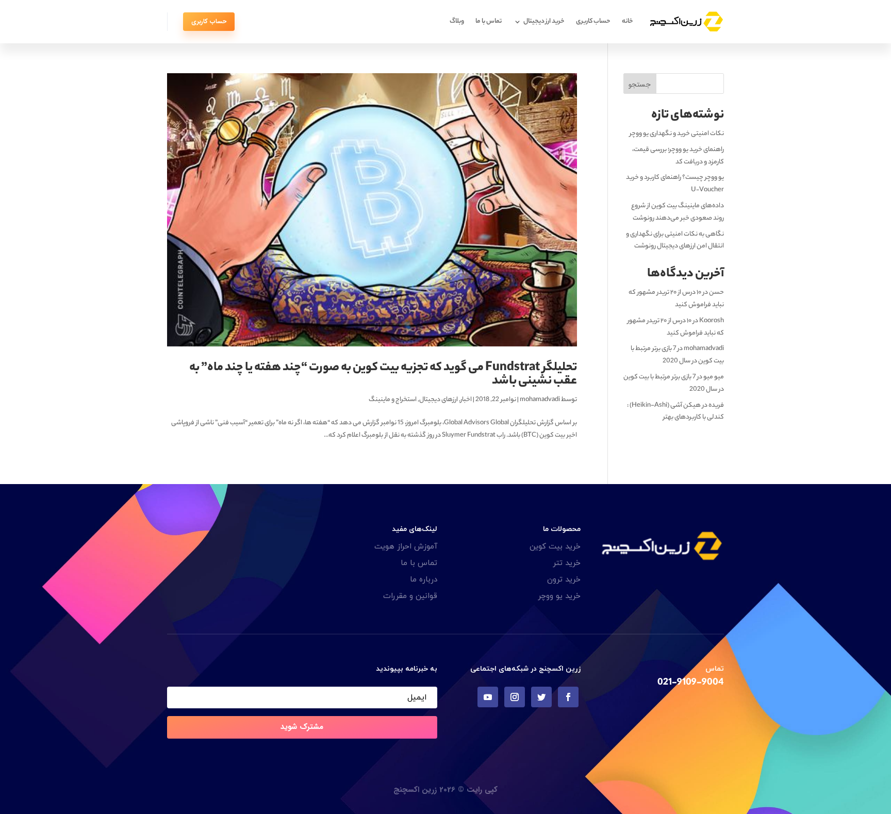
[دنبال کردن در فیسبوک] (568, 697)
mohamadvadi (540, 399)
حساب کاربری (593, 21)
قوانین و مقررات (410, 596)
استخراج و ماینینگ (393, 399)
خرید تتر (567, 563)
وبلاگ (457, 21)
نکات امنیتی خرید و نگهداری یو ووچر (677, 133)
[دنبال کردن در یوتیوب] (487, 697)
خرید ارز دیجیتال (544, 21)
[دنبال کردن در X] (541, 697)
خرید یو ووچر (559, 596)
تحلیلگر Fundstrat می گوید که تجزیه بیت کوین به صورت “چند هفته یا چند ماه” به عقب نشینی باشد (383, 375)
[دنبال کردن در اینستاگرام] (514, 697)
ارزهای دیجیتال (438, 399)
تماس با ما (488, 21)
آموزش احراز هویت (405, 546)
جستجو (640, 84)
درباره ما (423, 579)
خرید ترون (564, 579)
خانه (627, 21)
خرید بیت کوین (555, 546)
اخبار (466, 399)
